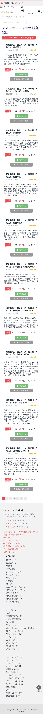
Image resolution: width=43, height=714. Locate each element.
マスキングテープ (12, 646)
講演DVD (9, 566)
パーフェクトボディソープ (15, 678)
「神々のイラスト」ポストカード (17, 590)
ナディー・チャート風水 (14, 634)
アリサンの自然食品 (12, 602)
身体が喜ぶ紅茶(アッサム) (14, 596)
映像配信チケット (12, 563)
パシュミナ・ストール (13, 663)
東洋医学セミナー (12, 560)
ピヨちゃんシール (12, 643)
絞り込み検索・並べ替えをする (20, 37)
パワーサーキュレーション (15, 681)
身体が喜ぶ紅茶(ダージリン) (15, 599)
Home (3, 17)
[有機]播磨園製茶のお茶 (14, 616)
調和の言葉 (9, 581)
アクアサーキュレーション (15, 684)
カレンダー (9, 584)
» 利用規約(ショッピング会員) (14, 546)
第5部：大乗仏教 (19, 17)
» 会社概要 (7, 538)
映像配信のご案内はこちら (15, 22)
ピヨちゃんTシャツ (12, 649)
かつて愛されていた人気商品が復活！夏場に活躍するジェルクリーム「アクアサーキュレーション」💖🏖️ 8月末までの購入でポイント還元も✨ (22, 3)
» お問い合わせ (8, 552)
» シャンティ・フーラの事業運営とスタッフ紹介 (20, 532)
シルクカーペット (12, 637)
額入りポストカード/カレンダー (16, 587)
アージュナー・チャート (14, 575)
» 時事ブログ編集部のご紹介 (13, 535)
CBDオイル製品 (11, 687)
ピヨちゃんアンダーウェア (15, 657)
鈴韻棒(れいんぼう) (12, 669)
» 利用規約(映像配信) (10, 549)
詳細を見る (22, 74)
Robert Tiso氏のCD (12, 672)
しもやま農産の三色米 (13, 619)
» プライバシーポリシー (11, 540)
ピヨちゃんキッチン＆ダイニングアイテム (20, 628)
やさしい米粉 (10, 622)
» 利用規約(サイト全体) (11, 543)
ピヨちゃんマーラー (12, 660)
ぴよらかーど (10, 640)
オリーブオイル (11, 610)
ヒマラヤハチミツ (12, 593)
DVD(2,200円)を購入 (22, 79)
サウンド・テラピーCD (13, 666)
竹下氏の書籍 (10, 569)
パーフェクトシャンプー (14, 675)
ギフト (8, 690)
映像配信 (9, 17)
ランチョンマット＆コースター (16, 631)
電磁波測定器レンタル (13, 696)
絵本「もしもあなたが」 (14, 572)
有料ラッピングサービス (14, 693)
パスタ (8, 613)
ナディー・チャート (12, 578)
